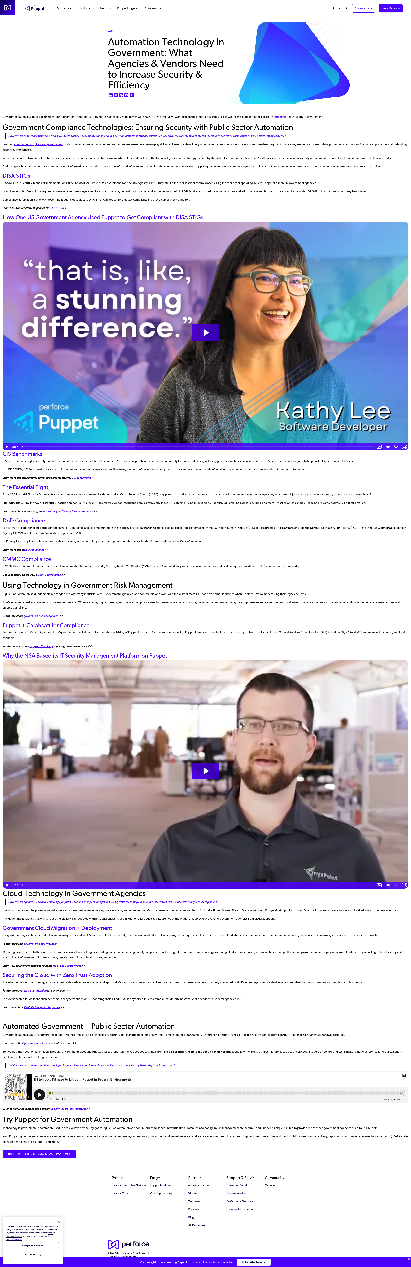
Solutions (63, 8)
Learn (103, 8)
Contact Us (362, 8)
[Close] (58, 1221)
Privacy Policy (113, 1257)
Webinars (194, 1201)
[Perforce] (7, 7)
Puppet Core (120, 1193)
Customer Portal (237, 1185)
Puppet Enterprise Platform (129, 1185)
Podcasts (194, 1209)
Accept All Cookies (33, 1246)
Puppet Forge (126, 8)
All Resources (196, 1225)
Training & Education (240, 1209)
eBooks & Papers (198, 1185)
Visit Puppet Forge (161, 1193)
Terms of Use (125, 1257)
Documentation (236, 1193)
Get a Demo (389, 8)
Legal (134, 1257)
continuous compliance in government (38, 144)
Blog (191, 1217)
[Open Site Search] (333, 8)
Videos (192, 1193)
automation (281, 117)
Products (84, 8)
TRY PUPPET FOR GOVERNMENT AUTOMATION (38, 1154)
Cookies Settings (33, 1254)
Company (151, 8)
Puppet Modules (160, 1185)
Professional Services (240, 1201)
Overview (271, 1185)
